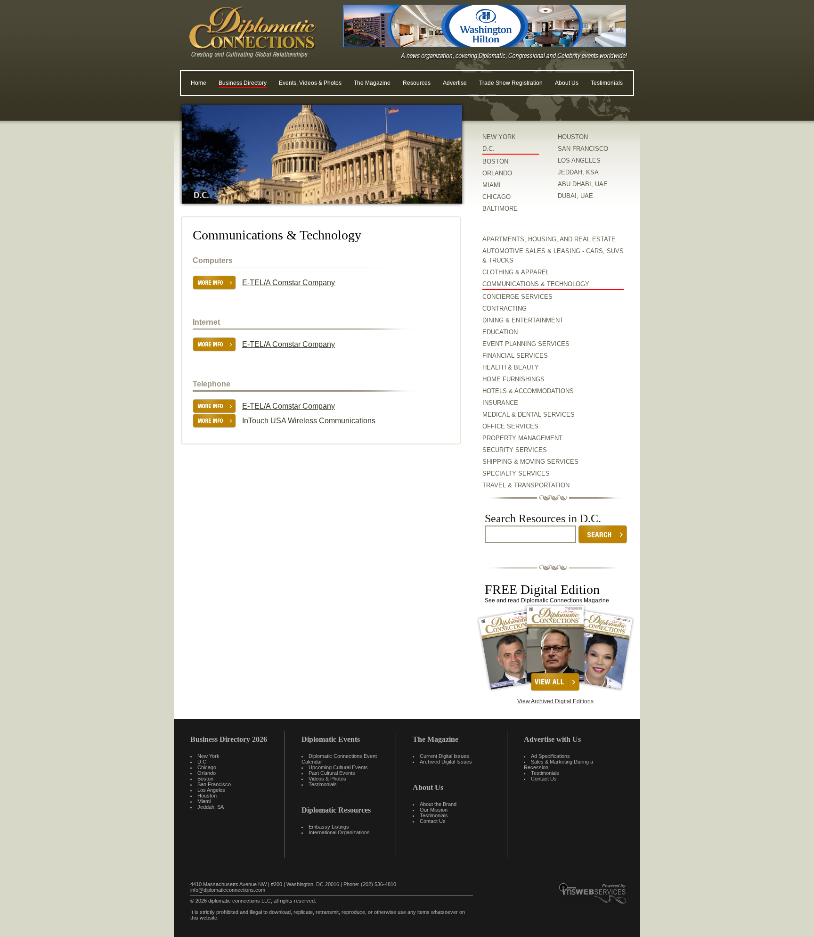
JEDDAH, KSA (578, 172)
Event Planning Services (526, 343)
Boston (205, 778)
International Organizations (339, 832)
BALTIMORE (500, 208)
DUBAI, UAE (575, 195)
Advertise (455, 83)
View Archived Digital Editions (555, 701)
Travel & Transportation (526, 485)
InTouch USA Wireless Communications (308, 421)
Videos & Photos (327, 778)
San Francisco (214, 784)
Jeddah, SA (210, 807)
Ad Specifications (550, 756)
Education (500, 332)
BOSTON (495, 161)
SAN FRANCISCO (583, 148)
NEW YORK (499, 136)
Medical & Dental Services (528, 414)
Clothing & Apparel (515, 272)
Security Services (514, 449)
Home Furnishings (513, 379)
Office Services (510, 426)
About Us (566, 83)
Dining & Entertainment (522, 320)
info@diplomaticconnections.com (227, 890)
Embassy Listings (329, 827)
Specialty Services (516, 473)
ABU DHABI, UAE (583, 184)
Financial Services (515, 355)
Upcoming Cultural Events (338, 767)
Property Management (522, 438)
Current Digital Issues (444, 756)
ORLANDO (497, 173)
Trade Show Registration (511, 83)
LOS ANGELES (579, 160)
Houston (207, 795)
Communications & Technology (535, 284)
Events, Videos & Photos (310, 83)
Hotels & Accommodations (528, 391)
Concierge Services (517, 296)
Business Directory (243, 83)
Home (198, 83)
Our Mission (434, 810)
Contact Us (433, 821)
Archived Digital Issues (446, 761)
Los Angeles (211, 790)
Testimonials (607, 83)
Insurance (500, 402)
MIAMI (491, 185)
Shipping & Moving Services (530, 461)
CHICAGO (496, 196)
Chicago (206, 767)
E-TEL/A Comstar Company (288, 283)
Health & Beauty (510, 367)
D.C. (488, 148)
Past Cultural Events (332, 773)
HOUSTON (573, 136)
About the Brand (438, 804)
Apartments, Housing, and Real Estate (549, 239)
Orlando (206, 773)
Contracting (504, 308)
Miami (204, 801)
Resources (417, 83)
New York (208, 756)
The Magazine (372, 83)
